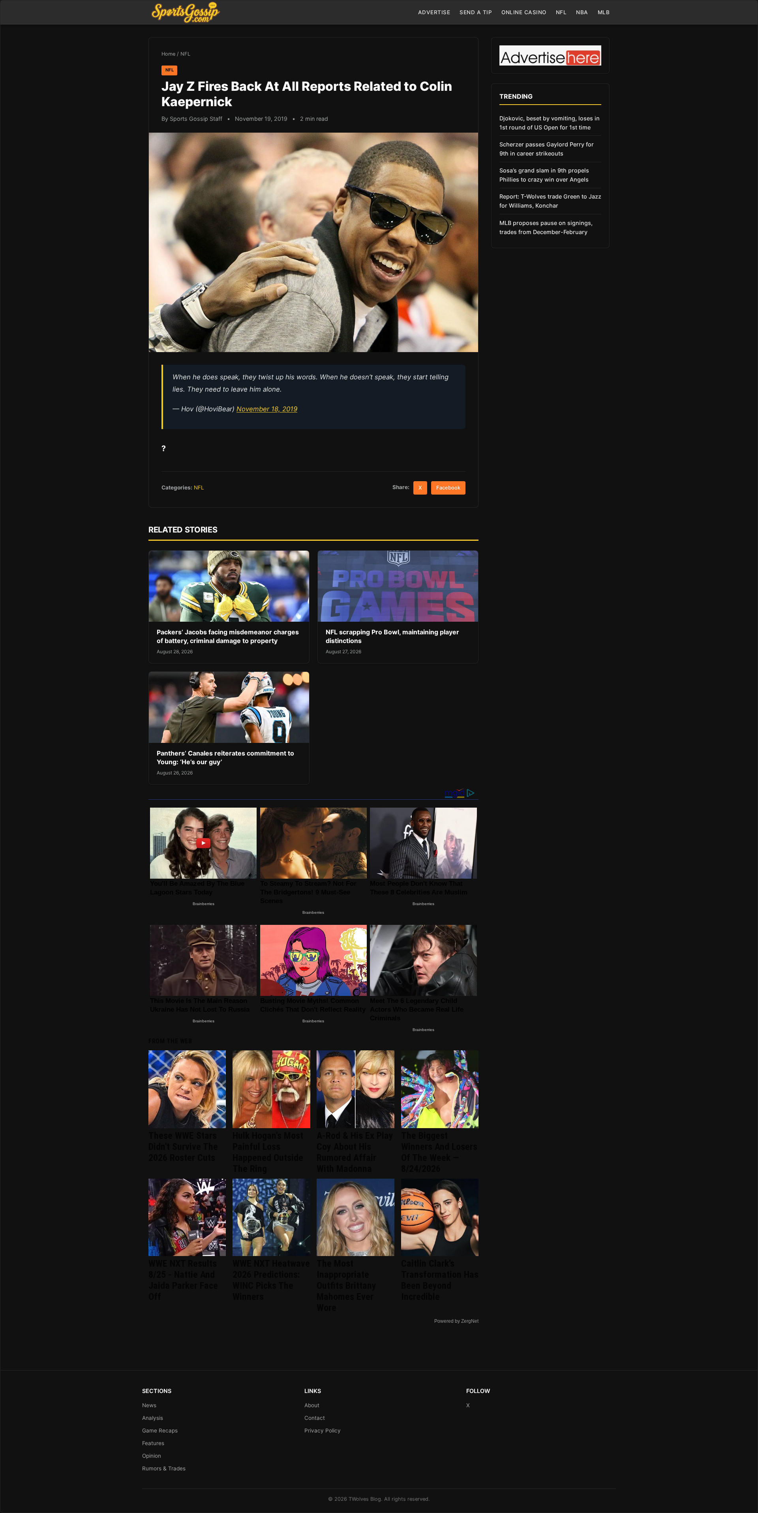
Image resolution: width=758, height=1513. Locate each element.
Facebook (448, 488)
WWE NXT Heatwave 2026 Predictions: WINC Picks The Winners (271, 1280)
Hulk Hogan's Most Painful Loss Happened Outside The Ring (268, 1152)
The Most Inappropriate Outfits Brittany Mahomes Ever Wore (346, 1285)
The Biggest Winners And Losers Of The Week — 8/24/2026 (439, 1152)
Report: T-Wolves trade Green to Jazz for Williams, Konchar (550, 201)
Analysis (152, 1418)
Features (153, 1443)
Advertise (434, 12)
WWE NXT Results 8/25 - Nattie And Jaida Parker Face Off (183, 1280)
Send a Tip (476, 12)
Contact (314, 1418)
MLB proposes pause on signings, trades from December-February (546, 227)
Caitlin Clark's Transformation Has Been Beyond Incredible (439, 1280)
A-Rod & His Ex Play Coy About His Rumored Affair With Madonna (355, 1152)
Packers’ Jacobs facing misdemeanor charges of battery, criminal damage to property (228, 636)
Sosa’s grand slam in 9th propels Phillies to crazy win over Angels (544, 175)
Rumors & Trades (164, 1468)
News (149, 1405)
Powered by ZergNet (456, 1321)
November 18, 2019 (266, 409)
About (311, 1405)
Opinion (151, 1456)
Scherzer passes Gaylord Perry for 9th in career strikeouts (546, 149)
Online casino (523, 12)
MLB (604, 12)
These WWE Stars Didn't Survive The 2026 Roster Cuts (183, 1146)
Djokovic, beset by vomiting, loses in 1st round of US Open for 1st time (549, 123)
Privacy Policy (322, 1430)
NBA (582, 12)
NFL (561, 12)
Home (168, 54)
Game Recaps (160, 1430)
